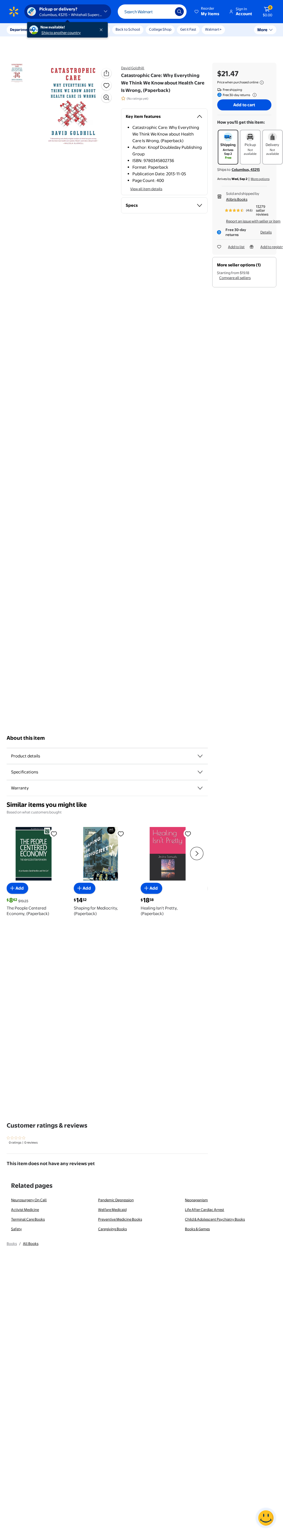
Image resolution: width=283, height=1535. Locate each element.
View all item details (146, 189)
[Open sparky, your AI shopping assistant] (266, 1518)
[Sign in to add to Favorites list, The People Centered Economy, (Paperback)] (53, 833)
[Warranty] (200, 788)
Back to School (128, 29)
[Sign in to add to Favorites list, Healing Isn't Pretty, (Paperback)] (188, 833)
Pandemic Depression (116, 1200)
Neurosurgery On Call (29, 1200)
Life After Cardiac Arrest (204, 1209)
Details (266, 232)
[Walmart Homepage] (14, 11)
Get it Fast (188, 29)
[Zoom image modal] (106, 97)
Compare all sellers (235, 277)
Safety (16, 1229)
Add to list (236, 247)
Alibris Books (236, 199)
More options (260, 179)
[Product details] (200, 756)
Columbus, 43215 (246, 169)
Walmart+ (213, 29)
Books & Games (197, 1229)
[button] (207, 11)
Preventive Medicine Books (120, 1219)
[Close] (102, 30)
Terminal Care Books (28, 1219)
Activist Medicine (25, 1209)
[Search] (179, 11)
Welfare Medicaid (112, 1209)
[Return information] (253, 95)
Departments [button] (21, 29)
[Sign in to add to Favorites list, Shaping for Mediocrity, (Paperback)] (120, 833)
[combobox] (152, 11)
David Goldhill (132, 68)
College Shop (160, 29)
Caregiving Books (112, 1229)
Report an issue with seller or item (253, 221)
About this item (26, 738)
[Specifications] (200, 772)
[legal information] (262, 82)
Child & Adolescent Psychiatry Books (215, 1219)
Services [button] (55, 29)
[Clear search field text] (166, 11)
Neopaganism (196, 1200)
